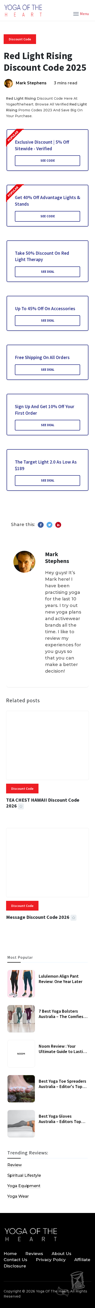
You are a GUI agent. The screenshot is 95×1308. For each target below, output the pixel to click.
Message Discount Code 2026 (37, 917)
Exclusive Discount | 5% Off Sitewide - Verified (42, 145)
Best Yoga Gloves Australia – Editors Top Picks (60, 1121)
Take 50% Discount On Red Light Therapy (42, 256)
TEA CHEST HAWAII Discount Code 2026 (42, 803)
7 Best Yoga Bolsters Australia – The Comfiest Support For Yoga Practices (62, 1019)
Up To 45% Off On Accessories (45, 308)
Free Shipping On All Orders (42, 357)
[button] (81, 13)
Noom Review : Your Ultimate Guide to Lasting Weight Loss (63, 1051)
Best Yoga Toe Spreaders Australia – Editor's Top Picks (62, 1086)
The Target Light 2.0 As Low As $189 (46, 465)
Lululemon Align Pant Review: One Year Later (60, 978)
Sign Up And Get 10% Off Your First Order (44, 410)
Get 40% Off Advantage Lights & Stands (47, 200)
